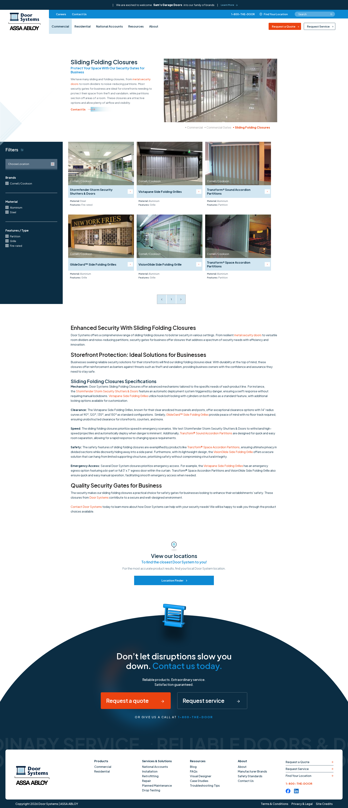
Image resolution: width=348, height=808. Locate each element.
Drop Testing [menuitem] (151, 790)
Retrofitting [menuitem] (150, 776)
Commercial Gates (218, 127)
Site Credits (324, 804)
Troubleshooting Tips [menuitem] (205, 785)
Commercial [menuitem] (60, 26)
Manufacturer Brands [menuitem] (252, 771)
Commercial (195, 127)
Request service (204, 700)
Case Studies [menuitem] (199, 781)
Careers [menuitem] (61, 14)
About (242, 761)
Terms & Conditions (274, 804)
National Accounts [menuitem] (109, 26)
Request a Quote (283, 26)
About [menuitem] (153, 26)
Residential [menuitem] (82, 26)
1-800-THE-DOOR (243, 14)
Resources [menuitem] (136, 26)
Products (101, 761)
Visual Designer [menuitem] (200, 776)
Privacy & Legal (302, 804)
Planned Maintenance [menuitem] (157, 785)
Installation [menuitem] (150, 771)
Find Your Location (298, 776)
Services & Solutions (157, 761)
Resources (198, 761)
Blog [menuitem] (193, 767)
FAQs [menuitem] (193, 771)
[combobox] (315, 14)
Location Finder (172, 580)
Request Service (318, 26)
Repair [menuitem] (146, 781)
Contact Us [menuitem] (79, 14)
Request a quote (128, 700)
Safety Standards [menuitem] (250, 776)
